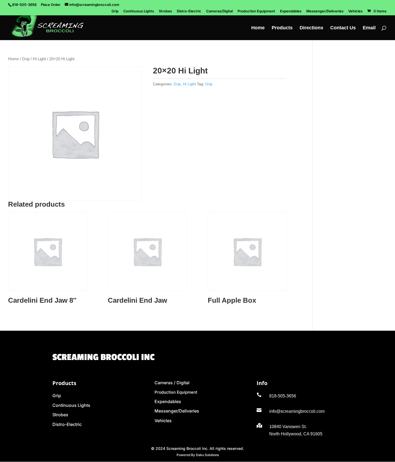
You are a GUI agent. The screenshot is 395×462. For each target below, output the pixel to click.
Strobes (165, 11)
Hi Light (39, 59)
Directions (311, 28)
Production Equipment (256, 11)
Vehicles (355, 11)
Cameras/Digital (219, 11)
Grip (115, 11)
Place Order (50, 4)
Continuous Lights (138, 11)
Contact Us (343, 28)
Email (369, 28)
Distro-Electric (189, 11)
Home (258, 28)
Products (282, 28)
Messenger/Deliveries (324, 11)
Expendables (290, 11)
